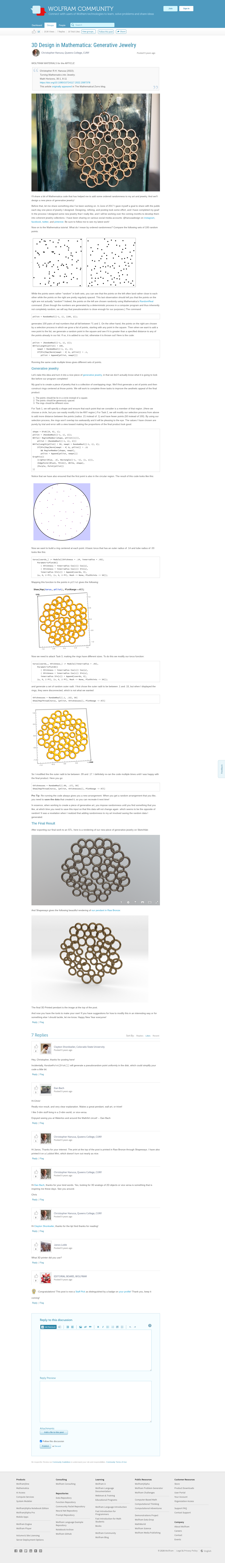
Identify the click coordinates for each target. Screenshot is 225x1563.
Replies (139, 1036)
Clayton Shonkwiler (44, 1226)
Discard (58, 1446)
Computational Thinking (147, 1503)
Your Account (180, 1496)
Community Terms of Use (116, 1462)
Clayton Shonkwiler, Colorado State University (79, 1046)
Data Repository (64, 1497)
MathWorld (140, 1524)
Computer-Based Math (146, 1499)
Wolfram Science (143, 1528)
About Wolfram (181, 1526)
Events (177, 1539)
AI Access (20, 1492)
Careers (178, 1530)
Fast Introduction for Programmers (105, 1513)
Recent (156, 1036)
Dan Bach (59, 1088)
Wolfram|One (22, 1483)
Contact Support (182, 1512)
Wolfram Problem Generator (149, 1488)
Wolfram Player (23, 1528)
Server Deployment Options (30, 1539)
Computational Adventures (148, 1508)
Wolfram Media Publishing (147, 1532)
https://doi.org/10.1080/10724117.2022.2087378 (65, 82)
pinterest (58, 221)
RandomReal (146, 301)
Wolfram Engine (24, 1524)
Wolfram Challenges (145, 1492)
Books (98, 1525)
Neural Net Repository (67, 1510)
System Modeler (24, 1501)
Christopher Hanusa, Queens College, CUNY (65, 52)
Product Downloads (184, 1488)
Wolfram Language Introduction (111, 1506)
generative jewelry (92, 375)
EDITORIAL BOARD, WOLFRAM (70, 1276)
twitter (45, 221)
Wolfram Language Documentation (104, 1490)
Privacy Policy (191, 1550)
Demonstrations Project (146, 1515)
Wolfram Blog (102, 1537)
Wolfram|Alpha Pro (25, 1512)
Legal (179, 1550)
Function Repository (66, 1502)
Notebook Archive (64, 1529)
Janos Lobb (60, 1244)
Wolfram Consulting (65, 1483)
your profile (125, 1291)
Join (170, 8)
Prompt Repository (65, 1515)
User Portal (179, 1492)
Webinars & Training (105, 1495)
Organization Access (184, 1501)
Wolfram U (100, 1483)
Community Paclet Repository (70, 1506)
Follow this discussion (53, 1441)
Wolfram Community (105, 1532)
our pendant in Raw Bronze (106, 910)
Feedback (222, 769)
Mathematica (22, 1488)
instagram (149, 217)
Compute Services (25, 1496)
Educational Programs (106, 1499)
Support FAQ (180, 1508)
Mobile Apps (22, 1516)
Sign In (186, 8)
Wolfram (169, 1550)
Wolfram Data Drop (144, 1519)
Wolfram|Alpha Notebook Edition (32, 1508)
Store (177, 1483)
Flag (42, 1022)
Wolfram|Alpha (142, 1483)
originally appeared (62, 86)
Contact (178, 1535)
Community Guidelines (61, 1462)
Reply (35, 1022)
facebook (36, 221)
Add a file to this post (54, 1432)
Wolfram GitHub (64, 1533)
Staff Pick (80, 1291)
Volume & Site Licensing (28, 1535)
